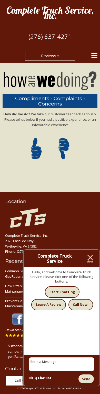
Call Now (22, 380)
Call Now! (80, 304)
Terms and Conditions (70, 388)
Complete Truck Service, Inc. (50, 12)
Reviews (48, 55)
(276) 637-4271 (50, 36)
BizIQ (33, 378)
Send (86, 379)
